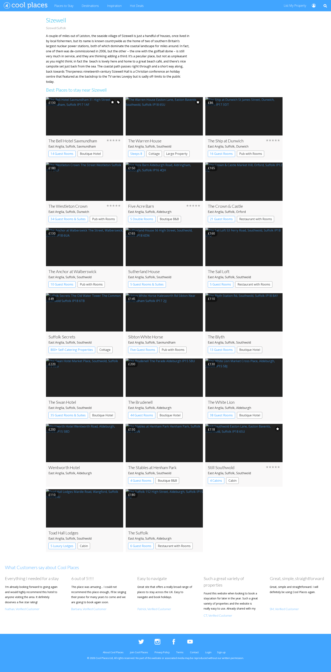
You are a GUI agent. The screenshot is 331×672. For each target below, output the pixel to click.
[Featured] (112, 102)
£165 (211, 168)
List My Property (295, 5)
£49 (51, 299)
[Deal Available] (118, 102)
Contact (194, 652)
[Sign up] (312, 5)
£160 (211, 233)
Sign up (221, 652)
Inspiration (114, 6)
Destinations (90, 6)
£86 (210, 103)
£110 (211, 299)
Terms (179, 652)
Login (208, 652)
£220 (52, 364)
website (156, 658)
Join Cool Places (139, 652)
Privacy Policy (162, 652)
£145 (131, 299)
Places (63, 6)
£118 (211, 429)
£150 (131, 168)
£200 (131, 364)
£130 (52, 103)
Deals (137, 6)
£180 (52, 168)
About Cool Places (113, 652)
